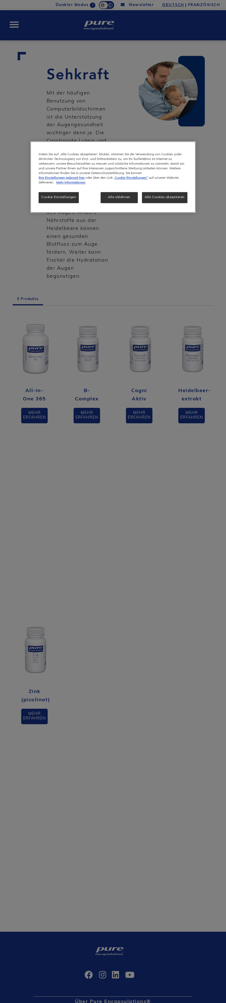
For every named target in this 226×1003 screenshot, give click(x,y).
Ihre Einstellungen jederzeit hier (62, 178)
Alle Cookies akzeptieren (165, 197)
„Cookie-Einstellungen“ (131, 178)
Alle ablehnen (119, 197)
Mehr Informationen (70, 182)
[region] (113, 177)
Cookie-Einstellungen (58, 197)
